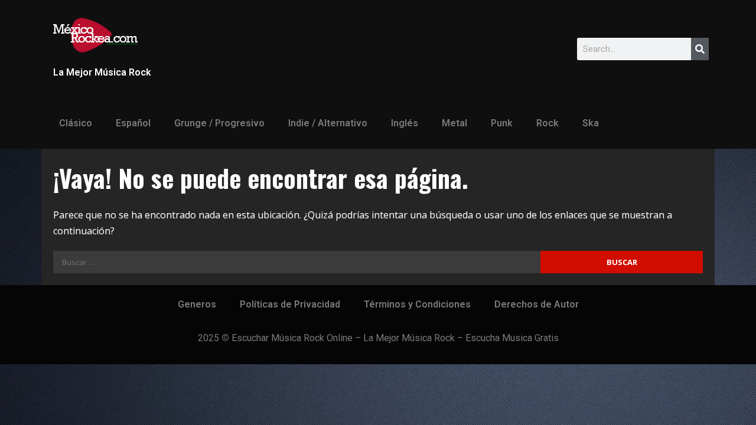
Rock (547, 123)
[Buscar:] (296, 262)
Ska (590, 123)
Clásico (75, 123)
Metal (454, 123)
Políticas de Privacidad (290, 304)
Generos (197, 304)
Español (133, 123)
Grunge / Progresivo (219, 123)
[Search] (700, 49)
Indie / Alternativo (327, 123)
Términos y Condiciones (417, 304)
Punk (502, 123)
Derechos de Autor (536, 304)
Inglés (404, 123)
